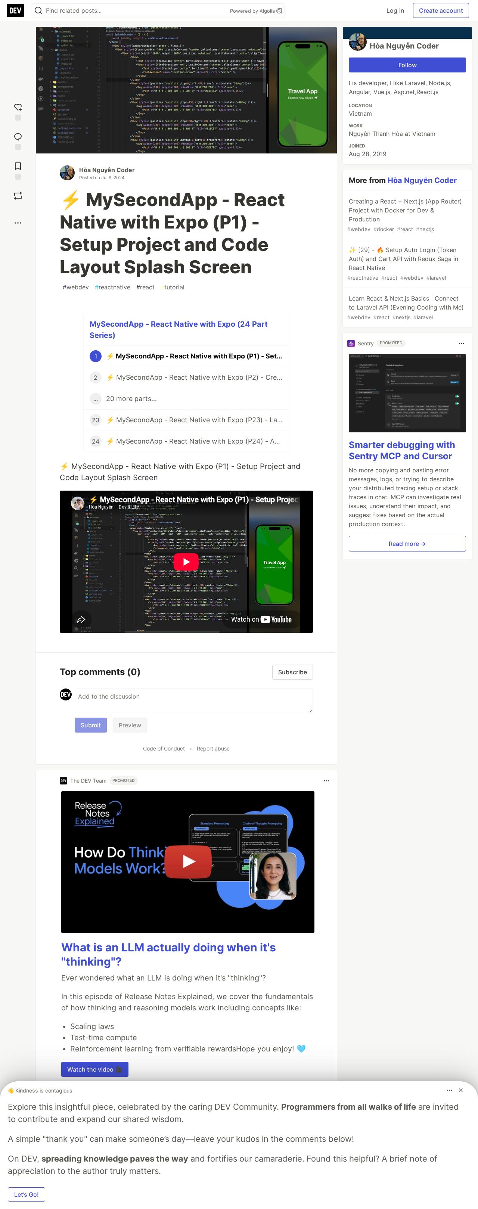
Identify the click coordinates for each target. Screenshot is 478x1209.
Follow (407, 65)
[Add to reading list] (18, 170)
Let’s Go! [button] (26, 1194)
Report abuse (213, 748)
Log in (395, 10)
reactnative (112, 287)
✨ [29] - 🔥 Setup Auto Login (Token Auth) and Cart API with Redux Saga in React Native (402, 263)
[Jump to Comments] (18, 140)
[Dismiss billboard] (461, 1090)
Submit (91, 725)
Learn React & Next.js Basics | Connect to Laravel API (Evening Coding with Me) (405, 307)
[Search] (38, 11)
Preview (130, 725)
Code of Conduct (164, 748)
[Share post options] (17, 222)
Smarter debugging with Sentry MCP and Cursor (402, 451)
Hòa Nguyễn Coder (107, 170)
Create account (441, 10)
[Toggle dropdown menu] (326, 781)
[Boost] (18, 195)
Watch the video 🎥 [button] (94, 1069)
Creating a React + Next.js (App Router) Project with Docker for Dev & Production (404, 215)
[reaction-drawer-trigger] (18, 111)
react (145, 287)
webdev (76, 287)
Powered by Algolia (253, 11)
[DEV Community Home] (15, 10)
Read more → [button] (407, 544)
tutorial (172, 287)
